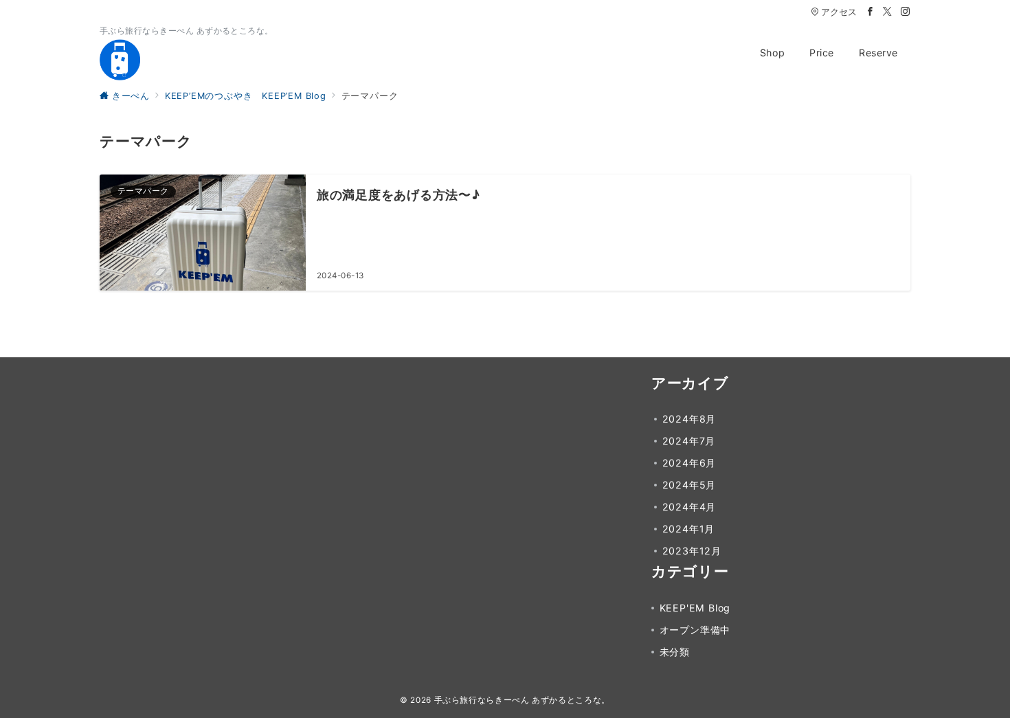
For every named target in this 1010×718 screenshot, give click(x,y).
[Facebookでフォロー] (870, 12)
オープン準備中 (695, 630)
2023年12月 (691, 551)
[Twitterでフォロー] (888, 12)
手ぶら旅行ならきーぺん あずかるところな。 (522, 700)
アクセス (839, 12)
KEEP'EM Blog (695, 608)
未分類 (675, 652)
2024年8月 (689, 419)
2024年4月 (689, 507)
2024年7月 (689, 441)
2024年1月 (688, 529)
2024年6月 (689, 463)
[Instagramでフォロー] (905, 12)
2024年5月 (689, 485)
